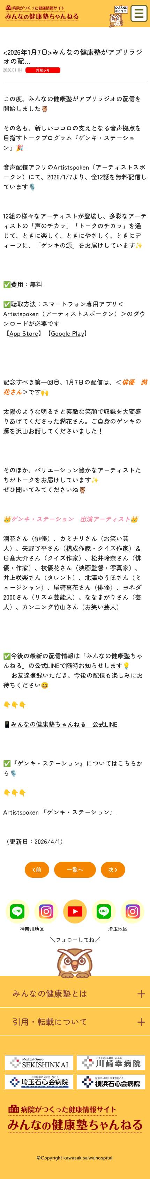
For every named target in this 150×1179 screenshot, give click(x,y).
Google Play (67, 333)
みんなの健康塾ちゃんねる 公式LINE (64, 723)
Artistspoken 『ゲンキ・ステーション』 (59, 811)
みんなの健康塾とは (50, 993)
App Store (23, 333)
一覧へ (75, 869)
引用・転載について (50, 1021)
